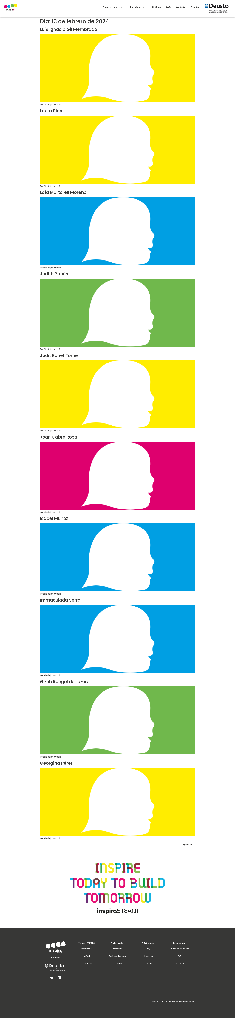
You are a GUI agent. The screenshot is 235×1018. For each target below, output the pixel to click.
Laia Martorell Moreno (63, 192)
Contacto (180, 7)
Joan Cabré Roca (58, 437)
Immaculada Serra (60, 600)
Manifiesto (86, 956)
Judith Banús (54, 274)
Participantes (137, 7)
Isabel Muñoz (54, 518)
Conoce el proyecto (112, 7)
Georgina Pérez (56, 763)
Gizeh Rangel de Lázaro (64, 681)
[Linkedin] (59, 977)
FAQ (168, 7)
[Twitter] (51, 977)
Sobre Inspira (86, 949)
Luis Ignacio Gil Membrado (68, 29)
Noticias (156, 7)
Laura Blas (51, 111)
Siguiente (189, 844)
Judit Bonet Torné (59, 355)
